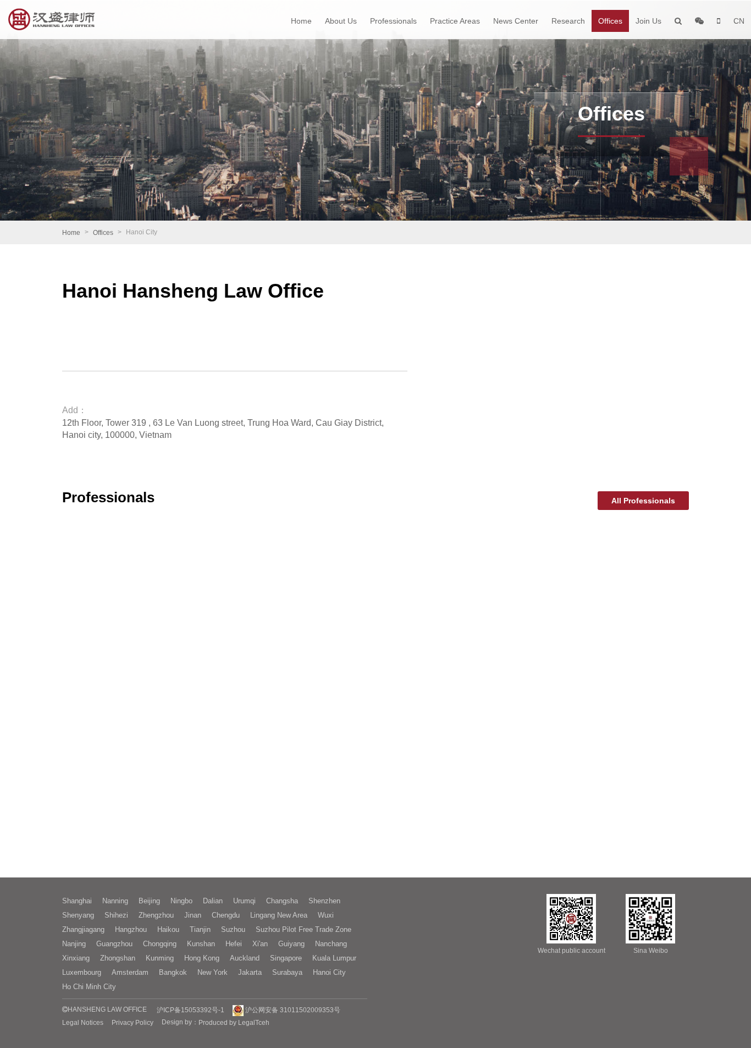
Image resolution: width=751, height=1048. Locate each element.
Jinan (192, 915)
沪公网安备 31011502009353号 (292, 1010)
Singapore (286, 958)
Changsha (282, 901)
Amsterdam (130, 972)
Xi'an (260, 944)
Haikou (168, 929)
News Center (515, 21)
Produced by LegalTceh (233, 1023)
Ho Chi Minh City (89, 987)
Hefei (233, 944)
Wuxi (326, 915)
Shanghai (77, 901)
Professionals (393, 21)
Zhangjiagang (83, 929)
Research (568, 21)
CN (738, 21)
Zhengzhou (156, 915)
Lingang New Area (278, 915)
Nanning (115, 901)
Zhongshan (117, 958)
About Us (341, 21)
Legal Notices (82, 1023)
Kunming (160, 958)
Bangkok (173, 972)
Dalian (213, 901)
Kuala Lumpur (334, 958)
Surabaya (287, 972)
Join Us (648, 21)
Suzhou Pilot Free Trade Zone (303, 929)
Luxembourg (81, 972)
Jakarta (250, 972)
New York (212, 972)
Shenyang (78, 915)
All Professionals (643, 500)
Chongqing (159, 944)
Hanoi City (329, 972)
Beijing (149, 901)
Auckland (244, 958)
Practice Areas (455, 21)
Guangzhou (114, 944)
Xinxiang (76, 958)
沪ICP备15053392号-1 (190, 1010)
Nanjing (74, 944)
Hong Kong (201, 958)
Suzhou (233, 929)
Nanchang (331, 944)
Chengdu (226, 915)
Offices (610, 21)
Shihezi (116, 915)
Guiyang (291, 944)
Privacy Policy (132, 1023)
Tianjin (200, 929)
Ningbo (181, 901)
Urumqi (244, 901)
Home (301, 21)
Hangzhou (131, 929)
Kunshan (201, 944)
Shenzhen (324, 901)
